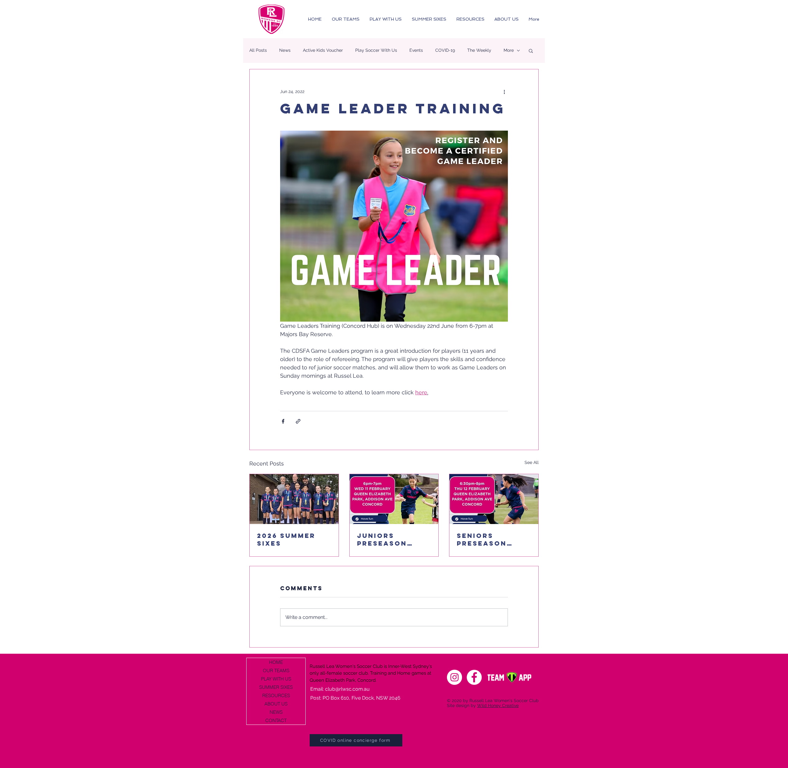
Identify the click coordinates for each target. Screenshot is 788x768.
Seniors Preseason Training (482, 539)
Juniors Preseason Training (382, 539)
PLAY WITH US (276, 679)
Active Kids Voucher (323, 50)
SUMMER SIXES (276, 687)
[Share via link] (298, 421)
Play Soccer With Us (376, 50)
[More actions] (504, 91)
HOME (276, 662)
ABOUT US (275, 704)
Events (416, 50)
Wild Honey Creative (498, 705)
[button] (531, 50)
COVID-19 (445, 50)
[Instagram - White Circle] (454, 677)
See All (532, 462)
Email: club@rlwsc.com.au (340, 689)
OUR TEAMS (276, 670)
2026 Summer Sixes (286, 539)
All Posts (258, 50)
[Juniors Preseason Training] (394, 499)
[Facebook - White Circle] (474, 677)
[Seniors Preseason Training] (493, 499)
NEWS (276, 712)
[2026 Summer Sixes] (294, 499)
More (509, 50)
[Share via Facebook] (283, 421)
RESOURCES (276, 695)
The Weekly (479, 50)
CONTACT (276, 720)
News (285, 50)
